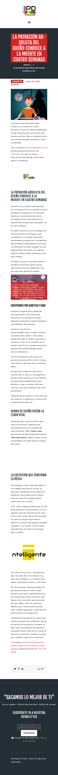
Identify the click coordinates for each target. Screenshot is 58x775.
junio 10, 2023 (33, 81)
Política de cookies (47, 704)
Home (26, 65)
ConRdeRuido (17, 81)
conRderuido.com (36, 148)
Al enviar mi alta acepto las (30, 739)
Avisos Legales (9, 704)
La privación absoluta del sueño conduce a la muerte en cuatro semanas (28, 645)
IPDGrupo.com (17, 154)
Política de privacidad (27, 704)
